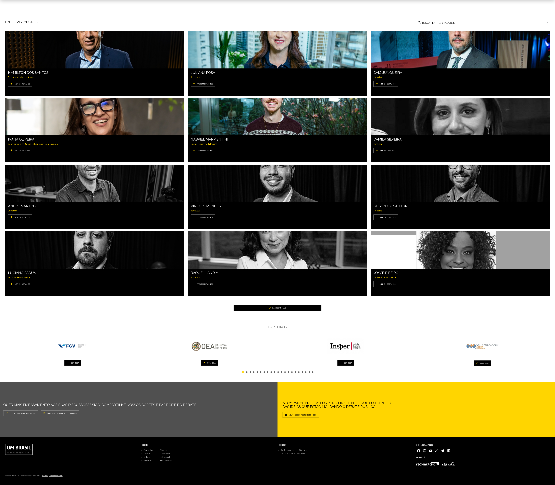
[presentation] (7, 347)
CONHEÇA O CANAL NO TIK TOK (23, 413)
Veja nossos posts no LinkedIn (303, 415)
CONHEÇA (75, 363)
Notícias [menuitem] (147, 457)
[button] (242, 372)
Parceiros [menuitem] (148, 460)
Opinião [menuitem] (147, 454)
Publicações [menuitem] (165, 454)
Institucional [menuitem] (165, 457)
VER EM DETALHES (22, 84)
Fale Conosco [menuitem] (166, 460)
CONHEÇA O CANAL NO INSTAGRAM (62, 413)
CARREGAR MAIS (279, 308)
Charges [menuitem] (163, 450)
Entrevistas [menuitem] (148, 450)
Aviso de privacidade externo (52, 476)
